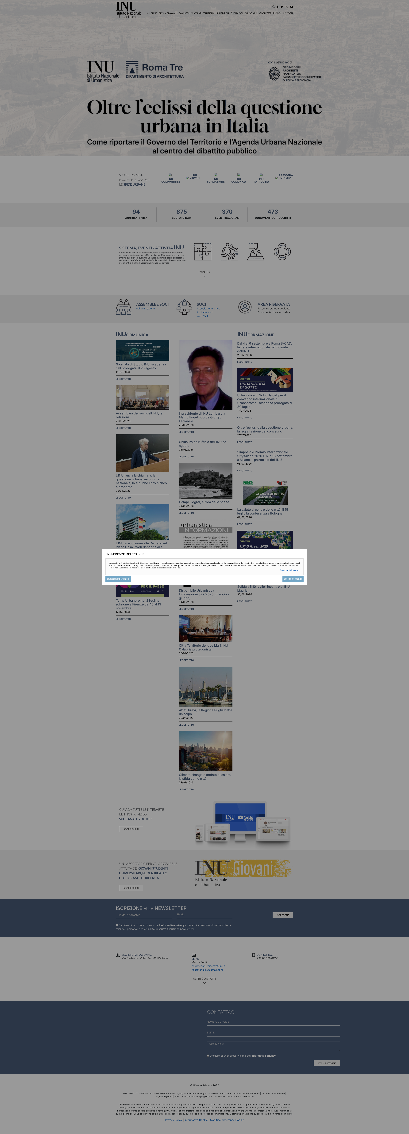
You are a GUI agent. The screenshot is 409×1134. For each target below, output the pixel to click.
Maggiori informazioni (290, 570)
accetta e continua (293, 578)
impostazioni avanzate (118, 578)
